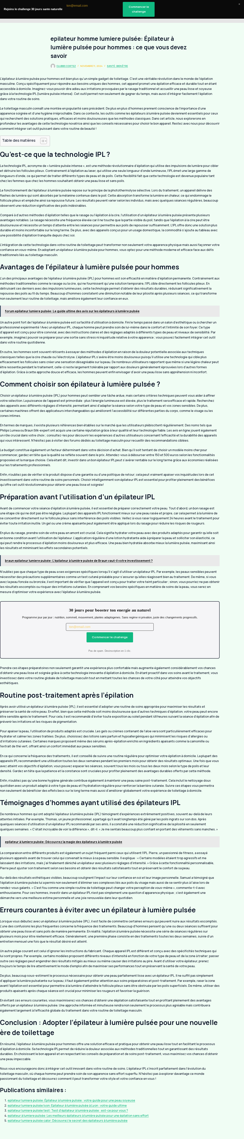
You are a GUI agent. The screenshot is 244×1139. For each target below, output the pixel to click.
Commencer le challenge (110, 637)
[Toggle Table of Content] (41, 141)
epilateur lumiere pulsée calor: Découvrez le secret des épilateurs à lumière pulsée (68, 1120)
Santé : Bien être (117, 66)
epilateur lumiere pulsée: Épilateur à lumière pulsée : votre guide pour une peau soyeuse (71, 1100)
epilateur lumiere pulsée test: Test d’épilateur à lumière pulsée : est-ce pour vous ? (68, 1110)
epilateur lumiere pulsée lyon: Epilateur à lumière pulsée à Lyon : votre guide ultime (67, 1105)
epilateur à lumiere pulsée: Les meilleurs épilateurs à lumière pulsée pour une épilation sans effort (78, 1115)
